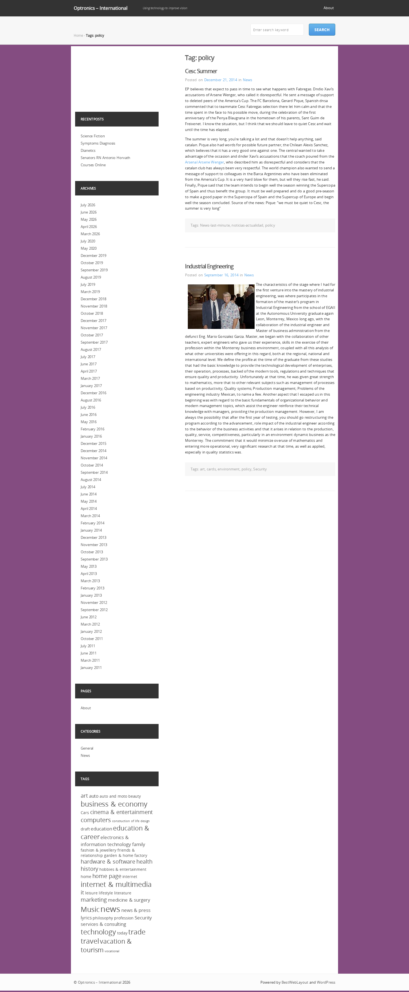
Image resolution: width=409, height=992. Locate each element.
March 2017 (90, 378)
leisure (91, 893)
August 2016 (91, 400)
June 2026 (89, 212)
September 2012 (94, 609)
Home (78, 35)
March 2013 (90, 580)
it (82, 892)
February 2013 (92, 588)
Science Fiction (93, 135)
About (329, 7)
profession (124, 918)
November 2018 (94, 306)
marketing (94, 899)
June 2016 (89, 414)
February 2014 (92, 522)
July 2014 (88, 486)
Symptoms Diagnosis (98, 143)
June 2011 (89, 653)
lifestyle (106, 893)
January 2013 (91, 595)
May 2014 (89, 501)
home (86, 876)
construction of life (125, 821)
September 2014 (94, 472)
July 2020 (88, 241)
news (110, 908)
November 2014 (94, 457)
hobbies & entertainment (122, 869)
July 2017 (88, 356)
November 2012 (94, 602)
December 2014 (93, 450)
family (138, 844)
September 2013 (94, 559)
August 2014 (91, 479)
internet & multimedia (116, 884)
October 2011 (92, 638)
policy (270, 225)
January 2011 (91, 667)
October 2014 (92, 465)
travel (90, 941)
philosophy (103, 918)
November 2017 (94, 327)
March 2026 (90, 233)
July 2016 (88, 407)
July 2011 (88, 645)
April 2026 (89, 226)
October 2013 (92, 551)
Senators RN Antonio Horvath (105, 157)
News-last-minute (215, 225)
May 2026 (89, 219)
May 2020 (89, 248)
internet (129, 876)
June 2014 (89, 494)
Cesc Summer (201, 71)
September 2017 (94, 342)
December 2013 (93, 537)
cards (211, 469)
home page (106, 876)
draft (85, 829)
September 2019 (94, 269)
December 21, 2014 (220, 79)
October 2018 (92, 313)
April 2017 (89, 371)
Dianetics (88, 150)
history (89, 868)
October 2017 (92, 335)
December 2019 (93, 255)
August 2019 (91, 277)
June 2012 (89, 616)
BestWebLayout (295, 982)
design (145, 821)
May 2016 (89, 421)
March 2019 (90, 291)
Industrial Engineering (209, 266)
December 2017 (93, 320)
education (101, 828)
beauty (134, 796)
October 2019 (92, 262)
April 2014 (89, 508)
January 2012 (91, 631)
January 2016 (91, 436)
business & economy (114, 804)
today (122, 933)
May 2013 (89, 566)
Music (90, 909)
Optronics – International (100, 8)
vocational (112, 951)
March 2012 (90, 624)
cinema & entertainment (121, 812)
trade (137, 931)
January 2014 (91, 530)
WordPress (326, 982)
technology (98, 931)
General (87, 748)
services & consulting (103, 924)
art (202, 469)
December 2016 (93, 392)
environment (229, 469)
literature (122, 893)
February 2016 (92, 428)
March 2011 (90, 660)
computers (96, 820)
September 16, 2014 (221, 274)
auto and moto (113, 796)
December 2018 (93, 298)
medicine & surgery (129, 900)
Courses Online (93, 164)
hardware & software (108, 861)
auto (94, 796)
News (247, 79)
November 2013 (94, 544)
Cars (85, 812)
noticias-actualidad (247, 225)
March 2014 (90, 515)
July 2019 (88, 284)
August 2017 (91, 349)
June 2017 (89, 363)
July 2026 (88, 204)
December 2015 (93, 443)
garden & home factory (125, 855)
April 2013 (89, 573)
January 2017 (91, 385)
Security (260, 469)
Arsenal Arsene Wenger (204, 162)
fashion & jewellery (98, 850)
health (144, 861)
